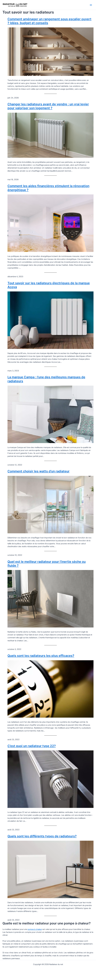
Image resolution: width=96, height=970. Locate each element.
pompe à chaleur (35, 929)
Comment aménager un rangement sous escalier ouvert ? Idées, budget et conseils (49, 21)
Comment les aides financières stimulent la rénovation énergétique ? (48, 188)
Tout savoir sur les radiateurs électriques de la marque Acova (49, 285)
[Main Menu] (91, 5)
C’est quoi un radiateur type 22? (32, 746)
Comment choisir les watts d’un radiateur (39, 471)
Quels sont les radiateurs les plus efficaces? (41, 656)
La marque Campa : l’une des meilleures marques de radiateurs (46, 379)
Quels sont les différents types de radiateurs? (42, 836)
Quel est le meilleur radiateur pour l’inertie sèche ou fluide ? (47, 563)
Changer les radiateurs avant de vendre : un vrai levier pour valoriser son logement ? (48, 106)
